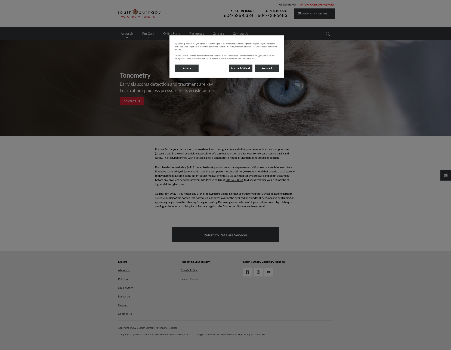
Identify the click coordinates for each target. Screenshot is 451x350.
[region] (226, 56)
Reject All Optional (240, 68)
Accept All (267, 68)
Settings (187, 68)
